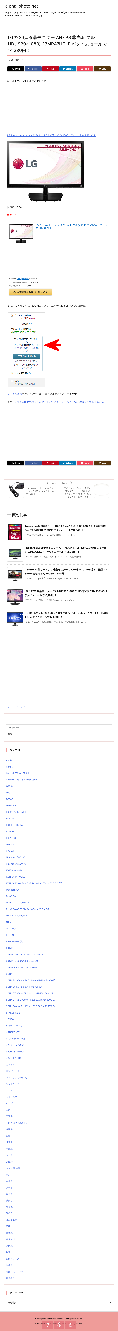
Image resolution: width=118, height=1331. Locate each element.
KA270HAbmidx (14, 870)
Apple (9, 760)
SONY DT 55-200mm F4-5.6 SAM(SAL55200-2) (30, 999)
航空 (8, 1252)
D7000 (9, 799)
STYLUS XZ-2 (13, 1012)
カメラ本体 (11, 1064)
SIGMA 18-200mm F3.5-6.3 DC (22, 961)
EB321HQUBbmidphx (17, 812)
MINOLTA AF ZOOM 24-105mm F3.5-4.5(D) (28, 909)
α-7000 (10, 1019)
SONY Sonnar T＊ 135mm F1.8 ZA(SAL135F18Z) (30, 1006)
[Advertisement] (59, 108)
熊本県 (9, 1232)
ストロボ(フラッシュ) (16, 1077)
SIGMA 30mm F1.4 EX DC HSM (21, 967)
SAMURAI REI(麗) (14, 941)
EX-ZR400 (11, 838)
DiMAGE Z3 (12, 805)
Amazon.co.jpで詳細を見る (32, 291)
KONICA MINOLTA (15, 876)
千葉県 (9, 1148)
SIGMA (9, 948)
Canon (9, 766)
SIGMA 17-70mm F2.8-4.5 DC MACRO (25, 954)
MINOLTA (11, 896)
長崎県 (9, 1265)
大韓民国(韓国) (13, 1168)
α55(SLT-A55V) (14, 1025)
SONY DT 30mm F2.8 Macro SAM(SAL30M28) (29, 993)
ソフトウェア (12, 1084)
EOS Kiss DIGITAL (15, 825)
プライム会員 (14, 393)
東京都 (9, 1207)
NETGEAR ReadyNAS (17, 915)
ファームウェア (13, 1097)
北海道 (9, 1142)
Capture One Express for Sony (21, 779)
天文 (8, 1174)
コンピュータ (12, 1071)
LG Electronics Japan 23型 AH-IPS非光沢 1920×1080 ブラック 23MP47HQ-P (51, 135)
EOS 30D (10, 818)
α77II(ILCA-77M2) (15, 1045)
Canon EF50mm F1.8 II (17, 773)
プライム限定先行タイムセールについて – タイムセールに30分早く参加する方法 (59, 401)
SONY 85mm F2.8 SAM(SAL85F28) (24, 986)
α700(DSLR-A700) (15, 1038)
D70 (8, 792)
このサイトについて (16, 707)
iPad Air (10, 844)
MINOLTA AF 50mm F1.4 (18, 902)
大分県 (9, 1155)
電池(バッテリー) (14, 1271)
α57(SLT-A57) (13, 1032)
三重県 (9, 1116)
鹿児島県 (10, 1278)
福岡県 (9, 1245)
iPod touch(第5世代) (16, 857)
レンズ (9, 1103)
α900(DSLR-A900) (15, 1051)
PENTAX (10, 935)
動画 (8, 1135)
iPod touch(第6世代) (16, 863)
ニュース (10, 1090)
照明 (8, 1226)
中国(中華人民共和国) (16, 1122)
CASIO (9, 786)
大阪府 (9, 1161)
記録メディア (12, 1258)
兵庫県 (9, 1129)
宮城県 (9, 1181)
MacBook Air (12, 889)
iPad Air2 (10, 851)
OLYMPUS (11, 928)
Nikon (9, 922)
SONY (9, 974)
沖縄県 (9, 1213)
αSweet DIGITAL (14, 1058)
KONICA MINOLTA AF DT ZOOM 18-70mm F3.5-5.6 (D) (34, 883)
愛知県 (9, 1200)
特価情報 (10, 1239)
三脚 (8, 1109)
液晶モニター (12, 1219)
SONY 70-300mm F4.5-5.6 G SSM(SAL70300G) (30, 980)
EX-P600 (10, 831)
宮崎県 (9, 1187)
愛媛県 (9, 1194)
